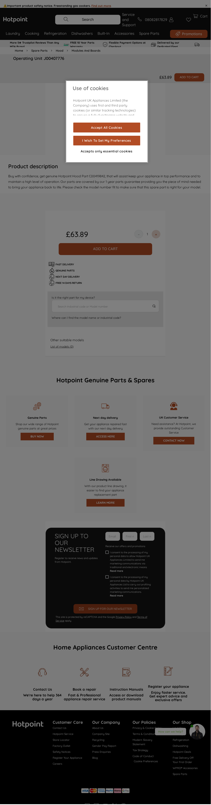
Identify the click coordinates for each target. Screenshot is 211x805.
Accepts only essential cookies (107, 151)
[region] (107, 121)
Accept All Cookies (106, 127)
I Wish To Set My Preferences (106, 140)
